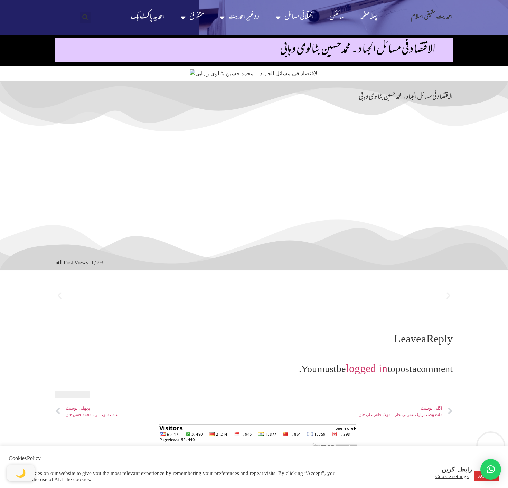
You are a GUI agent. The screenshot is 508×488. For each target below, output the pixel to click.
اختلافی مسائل (299, 17)
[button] (85, 17)
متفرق (196, 17)
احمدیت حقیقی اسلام (432, 17)
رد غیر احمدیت (244, 17)
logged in (366, 368)
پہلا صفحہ (368, 17)
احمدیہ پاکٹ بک (148, 17)
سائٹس (337, 17)
